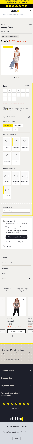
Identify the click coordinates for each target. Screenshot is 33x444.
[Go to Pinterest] (10, 6)
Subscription (9, 221)
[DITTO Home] (15, 11)
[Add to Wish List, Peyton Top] (23, 299)
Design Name (7, 207)
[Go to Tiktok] (13, 6)
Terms (4, 273)
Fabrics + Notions (8, 263)
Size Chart (27, 85)
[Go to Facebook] (6, 6)
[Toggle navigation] (2, 11)
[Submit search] (29, 14)
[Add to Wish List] (29, 50)
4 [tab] (19, 336)
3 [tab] (19, 77)
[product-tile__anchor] (16, 306)
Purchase (8, 246)
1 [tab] (14, 77)
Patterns (3, 20)
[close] (31, 425)
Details (4, 257)
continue (16, 438)
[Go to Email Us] (26, 6)
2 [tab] (16, 77)
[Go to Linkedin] (16, 6)
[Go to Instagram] (19, 6)
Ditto (3, 24)
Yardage (5, 268)
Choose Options (16, 331)
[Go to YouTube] (22, 6)
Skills (4, 278)
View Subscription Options (16, 237)
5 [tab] (21, 336)
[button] (30, 11)
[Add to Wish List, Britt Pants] (3, 299)
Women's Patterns (11, 20)
